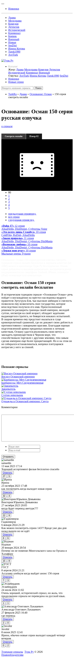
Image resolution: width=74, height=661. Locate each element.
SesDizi (12, 45)
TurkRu (12, 94)
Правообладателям (12, 654)
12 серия (24, 227)
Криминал (14, 33)
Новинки (13, 78)
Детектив (13, 26)
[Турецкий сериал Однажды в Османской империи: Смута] (26, 398)
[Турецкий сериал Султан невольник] (13, 392)
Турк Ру (29, 651)
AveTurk (13, 54)
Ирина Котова (16, 48)
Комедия (13, 23)
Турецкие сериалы (12, 651)
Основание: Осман (41, 94)
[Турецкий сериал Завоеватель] (9, 385)
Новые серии (16, 81)
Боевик (12, 36)
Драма (12, 17)
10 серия (23, 234)
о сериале (7, 126)
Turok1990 (14, 51)
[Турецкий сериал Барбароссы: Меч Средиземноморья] (23, 379)
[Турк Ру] (7, 60)
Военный (13, 39)
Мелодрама (15, 20)
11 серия (26, 240)
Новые (12, 42)
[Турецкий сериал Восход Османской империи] (19, 373)
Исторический (16, 30)
